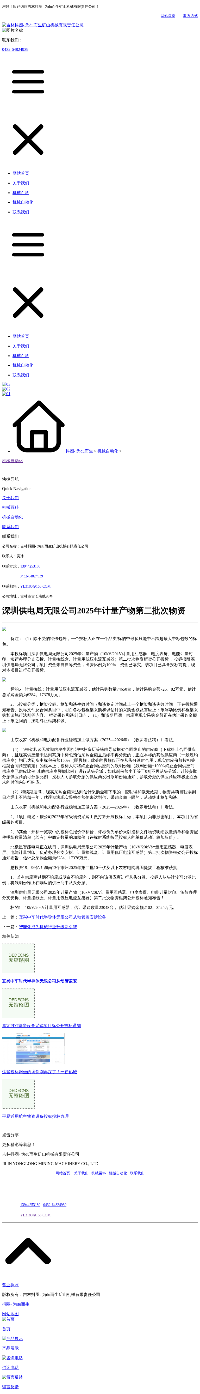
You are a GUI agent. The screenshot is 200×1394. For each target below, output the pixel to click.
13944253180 (30, 566)
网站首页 (168, 16)
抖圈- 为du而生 (79, 451)
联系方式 (190, 16)
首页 (6, 1329)
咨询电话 (10, 1367)
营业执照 (10, 1285)
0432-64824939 (15, 49)
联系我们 (10, 526)
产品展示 (10, 1348)
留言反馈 (10, 1387)
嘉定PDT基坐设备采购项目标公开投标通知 (41, 1025)
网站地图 (10, 1314)
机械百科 (10, 507)
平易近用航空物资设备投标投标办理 (35, 1116)
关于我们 (10, 498)
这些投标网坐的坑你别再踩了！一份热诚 (39, 1072)
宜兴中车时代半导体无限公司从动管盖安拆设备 (62, 917)
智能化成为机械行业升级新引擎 (48, 927)
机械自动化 (107, 451)
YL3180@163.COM (35, 1215)
